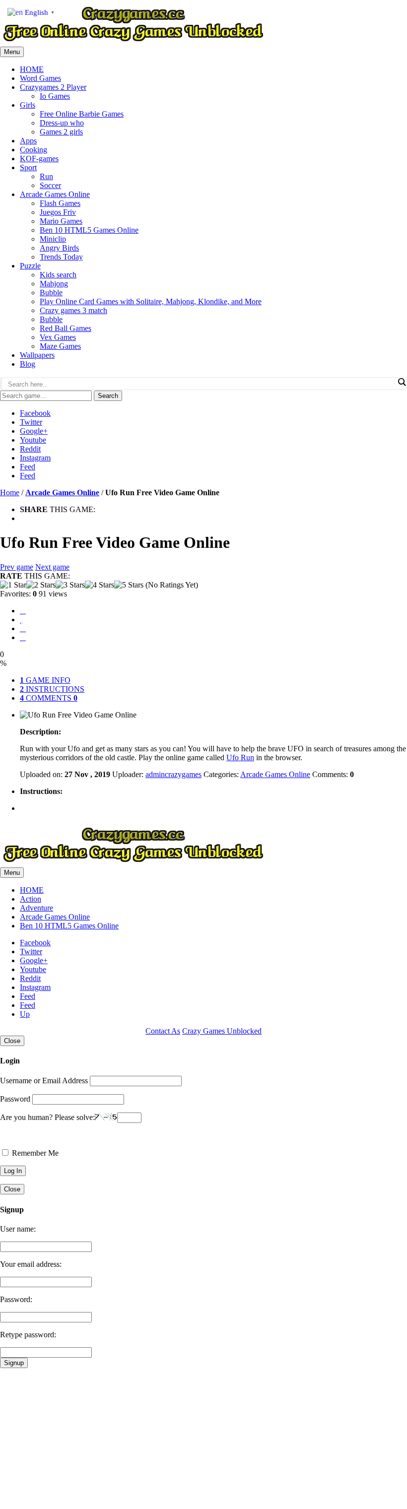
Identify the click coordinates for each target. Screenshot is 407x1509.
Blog (27, 364)
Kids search (58, 274)
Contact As (162, 1031)
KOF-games (39, 158)
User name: (18, 1229)
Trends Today (61, 257)
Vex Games (58, 337)
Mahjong (54, 283)
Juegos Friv (58, 212)
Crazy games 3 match (73, 310)
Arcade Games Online (55, 194)
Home (9, 492)
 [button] (23, 637)
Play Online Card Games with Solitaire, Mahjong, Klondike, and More (151, 301)
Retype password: (28, 1334)
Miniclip (53, 239)
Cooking (33, 149)
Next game (52, 567)
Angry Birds (59, 248)
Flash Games (60, 203)
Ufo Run (240, 757)
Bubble (51, 292)
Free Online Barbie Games (82, 114)
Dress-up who (62, 123)
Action (30, 899)
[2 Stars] (41, 585)
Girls (27, 105)
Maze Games (60, 346)
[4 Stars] (99, 585)
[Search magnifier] (402, 382)
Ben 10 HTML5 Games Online (89, 230)
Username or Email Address (44, 1080)
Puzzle (30, 266)
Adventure (36, 908)
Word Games (40, 78)
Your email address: (31, 1264)
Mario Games (61, 221)
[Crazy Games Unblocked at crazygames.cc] (133, 42)
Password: (16, 1299)
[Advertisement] (203, 1437)
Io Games (55, 96)
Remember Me (34, 1153)
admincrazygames (173, 774)
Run (46, 176)
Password (15, 1099)
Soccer (50, 185)
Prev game (16, 567)
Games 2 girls (61, 132)
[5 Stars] (128, 585)
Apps (28, 140)
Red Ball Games (65, 328)
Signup (14, 1363)
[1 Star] (13, 585)
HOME (32, 69)
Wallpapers (37, 355)
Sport (28, 167)
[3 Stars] (70, 585)
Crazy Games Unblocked (222, 1031)
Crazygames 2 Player (53, 87)
